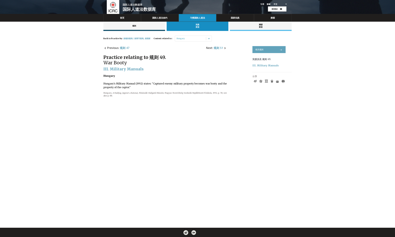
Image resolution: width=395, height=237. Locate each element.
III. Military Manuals (265, 65)
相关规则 (259, 49)
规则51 (218, 48)
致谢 (269, 4)
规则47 (124, 48)
